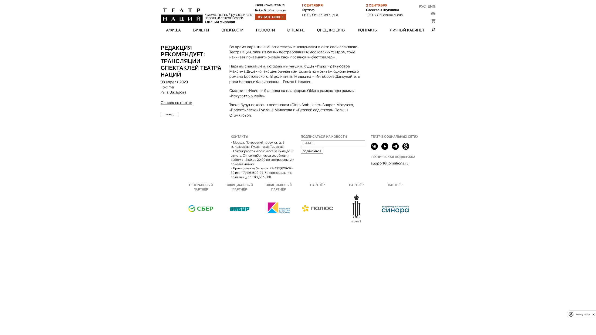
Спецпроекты (331, 30)
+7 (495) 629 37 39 (274, 5)
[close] (594, 314)
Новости (265, 30)
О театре (296, 30)
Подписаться (312, 151)
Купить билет (270, 17)
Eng (431, 6)
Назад (169, 114)
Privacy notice (583, 314)
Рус (422, 6)
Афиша (173, 30)
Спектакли (232, 30)
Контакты (367, 30)
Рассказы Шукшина (382, 10)
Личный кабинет (407, 30)
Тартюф (308, 10)
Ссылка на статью (176, 102)
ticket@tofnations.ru (270, 10)
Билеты (201, 30)
